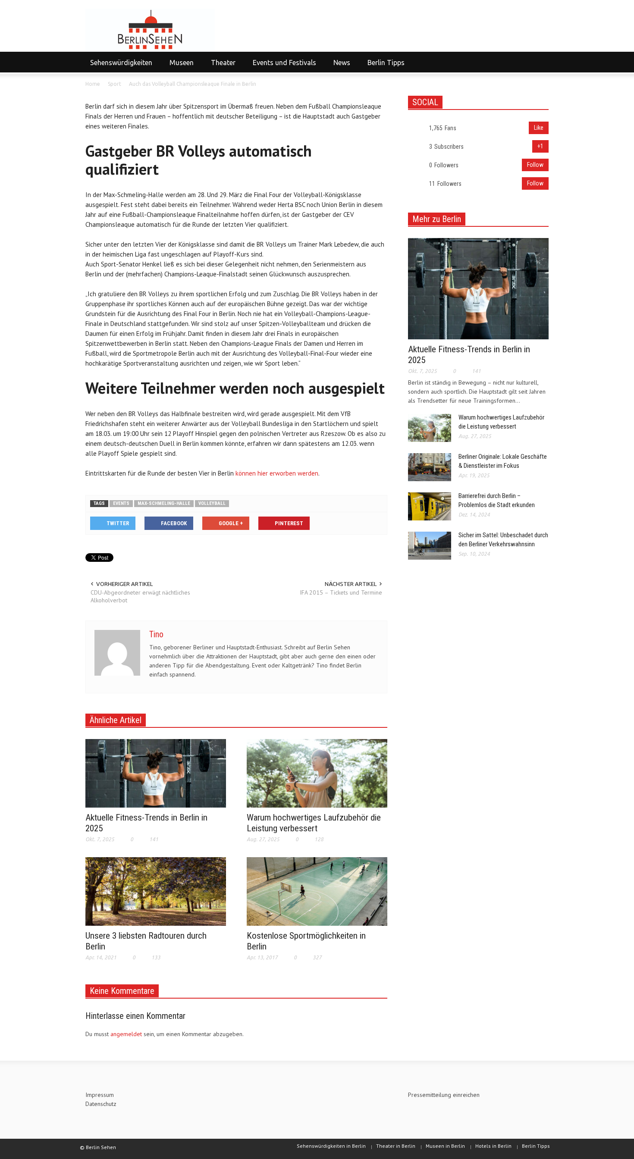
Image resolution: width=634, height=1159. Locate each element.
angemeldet (126, 1034)
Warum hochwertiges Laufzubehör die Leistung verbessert (314, 822)
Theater (220, 66)
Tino (156, 634)
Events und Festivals (282, 66)
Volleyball (212, 503)
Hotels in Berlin (493, 1146)
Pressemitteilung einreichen (444, 1095)
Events (121, 503)
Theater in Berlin (395, 1146)
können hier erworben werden (276, 473)
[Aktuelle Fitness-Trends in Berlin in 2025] (155, 773)
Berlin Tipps (386, 62)
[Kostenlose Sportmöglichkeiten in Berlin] (317, 891)
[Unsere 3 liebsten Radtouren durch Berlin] (155, 891)
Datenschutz (100, 1104)
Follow (535, 164)
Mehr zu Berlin (436, 219)
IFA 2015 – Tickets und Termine (341, 592)
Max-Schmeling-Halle (164, 503)
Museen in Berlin (445, 1146)
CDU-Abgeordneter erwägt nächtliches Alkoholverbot (140, 596)
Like (538, 127)
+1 (540, 146)
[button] (540, 62)
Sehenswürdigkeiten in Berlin (331, 1146)
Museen (179, 66)
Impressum (99, 1095)
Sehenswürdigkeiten (118, 66)
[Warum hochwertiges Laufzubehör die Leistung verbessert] (317, 773)
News (339, 66)
